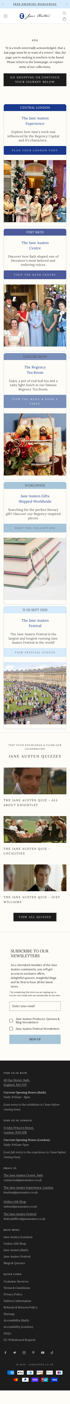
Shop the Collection (35, 528)
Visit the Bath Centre (35, 274)
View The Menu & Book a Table (35, 401)
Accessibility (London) (18, 1326)
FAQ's (7, 1333)
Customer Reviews (16, 1281)
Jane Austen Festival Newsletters (37, 1028)
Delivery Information (17, 1301)
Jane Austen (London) (18, 1237)
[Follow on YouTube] (43, 1352)
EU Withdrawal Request (19, 1340)
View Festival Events (35, 652)
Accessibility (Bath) (16, 1320)
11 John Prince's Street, (19, 1127)
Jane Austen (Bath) (16, 1250)
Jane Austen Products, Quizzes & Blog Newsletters (38, 1020)
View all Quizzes (35, 917)
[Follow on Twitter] (15, 1352)
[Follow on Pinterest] (33, 1352)
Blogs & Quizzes (14, 1263)
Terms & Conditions (17, 1288)
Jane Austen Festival (17, 1256)
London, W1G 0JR (15, 1132)
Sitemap (9, 1314)
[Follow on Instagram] (24, 1352)
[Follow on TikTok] (52, 1352)
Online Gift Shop (15, 1201)
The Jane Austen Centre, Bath (23, 1175)
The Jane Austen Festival (20, 1214)
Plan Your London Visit (35, 150)
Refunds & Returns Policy (20, 1307)
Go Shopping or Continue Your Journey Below (35, 80)
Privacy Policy (13, 1294)
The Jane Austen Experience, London (28, 1187)
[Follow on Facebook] (5, 1352)
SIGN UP (35, 1039)
